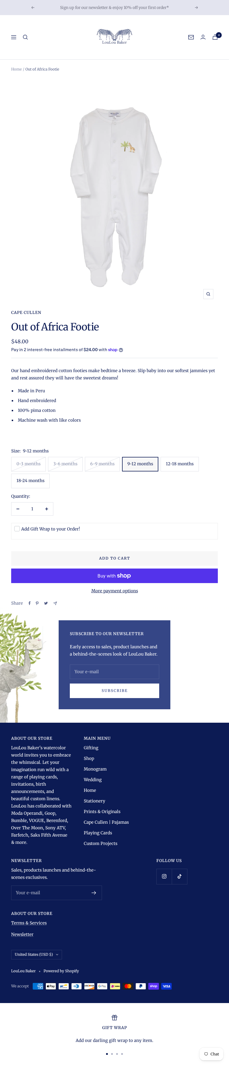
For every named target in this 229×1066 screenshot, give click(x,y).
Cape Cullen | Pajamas (106, 822)
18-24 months (30, 480)
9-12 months (140, 463)
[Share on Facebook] (29, 603)
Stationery (94, 801)
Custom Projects (100, 843)
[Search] (25, 37)
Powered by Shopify (61, 971)
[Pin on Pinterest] (37, 603)
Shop (89, 758)
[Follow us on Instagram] (164, 876)
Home (16, 69)
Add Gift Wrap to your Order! (50, 529)
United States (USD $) (34, 954)
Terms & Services (29, 923)
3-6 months (65, 463)
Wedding (93, 779)
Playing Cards (98, 832)
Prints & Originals (102, 811)
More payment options (114, 590)
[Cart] (215, 37)
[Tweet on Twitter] (46, 603)
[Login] (203, 37)
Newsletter (22, 934)
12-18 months (180, 463)
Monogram (95, 769)
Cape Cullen (26, 312)
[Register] (94, 893)
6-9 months (102, 463)
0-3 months (28, 463)
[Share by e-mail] (55, 603)
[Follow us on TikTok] (179, 876)
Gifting (91, 747)
